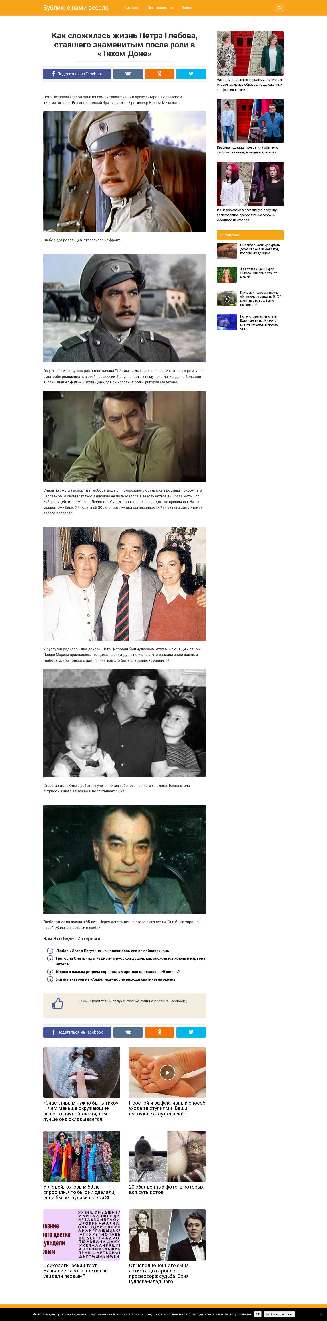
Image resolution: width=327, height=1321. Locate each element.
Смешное (131, 8)
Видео (187, 8)
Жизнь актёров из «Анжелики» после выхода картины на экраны (116, 979)
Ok (258, 1314)
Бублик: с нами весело (76, 7)
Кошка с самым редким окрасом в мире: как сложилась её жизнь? (118, 971)
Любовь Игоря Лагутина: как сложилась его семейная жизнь (112, 951)
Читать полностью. (279, 1314)
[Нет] (321, 1314)
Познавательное (160, 8)
